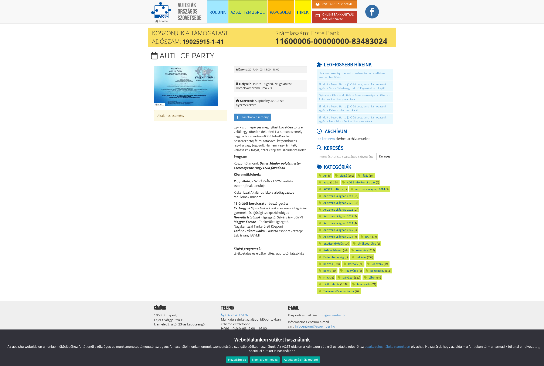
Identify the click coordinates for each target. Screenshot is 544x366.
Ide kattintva (326, 139)
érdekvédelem (332, 250)
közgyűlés (351, 271)
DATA (368, 237)
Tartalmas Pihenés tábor (338, 291)
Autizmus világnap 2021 (338, 203)
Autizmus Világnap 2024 (338, 223)
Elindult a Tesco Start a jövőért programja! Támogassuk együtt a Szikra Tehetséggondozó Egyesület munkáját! (352, 86)
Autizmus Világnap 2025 (338, 230)
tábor (372, 277)
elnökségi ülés (367, 243)
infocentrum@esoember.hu (315, 326)
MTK (326, 277)
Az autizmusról (248, 12)
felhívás (361, 257)
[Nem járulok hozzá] (539, 348)
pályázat (348, 277)
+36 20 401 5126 (236, 315)
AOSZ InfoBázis (333, 189)
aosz (326, 182)
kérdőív (353, 264)
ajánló (343, 175)
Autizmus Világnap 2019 (338, 196)
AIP (325, 175)
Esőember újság (333, 257)
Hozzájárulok (237, 359)
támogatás (364, 284)
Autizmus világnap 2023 (338, 216)
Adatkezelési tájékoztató (301, 359)
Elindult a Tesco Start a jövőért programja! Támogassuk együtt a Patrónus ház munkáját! (352, 108)
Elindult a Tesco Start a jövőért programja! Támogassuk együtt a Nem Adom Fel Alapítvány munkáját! (352, 119)
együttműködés (333, 243)
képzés (328, 264)
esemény (362, 250)
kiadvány (377, 264)
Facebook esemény (253, 117)
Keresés (384, 156)
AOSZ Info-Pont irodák (361, 182)
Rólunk (218, 12)
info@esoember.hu (333, 315)
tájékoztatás (331, 284)
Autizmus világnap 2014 (370, 189)
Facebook (372, 11)
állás (365, 175)
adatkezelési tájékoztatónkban (387, 347)
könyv (327, 271)
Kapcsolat (281, 12)
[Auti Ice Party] (186, 85)
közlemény (377, 271)
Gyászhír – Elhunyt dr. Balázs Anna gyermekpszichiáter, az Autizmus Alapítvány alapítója (354, 97)
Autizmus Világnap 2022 (338, 209)
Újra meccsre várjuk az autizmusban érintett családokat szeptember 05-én (352, 75)
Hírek (303, 12)
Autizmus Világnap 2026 (338, 237)
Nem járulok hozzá (265, 359)
